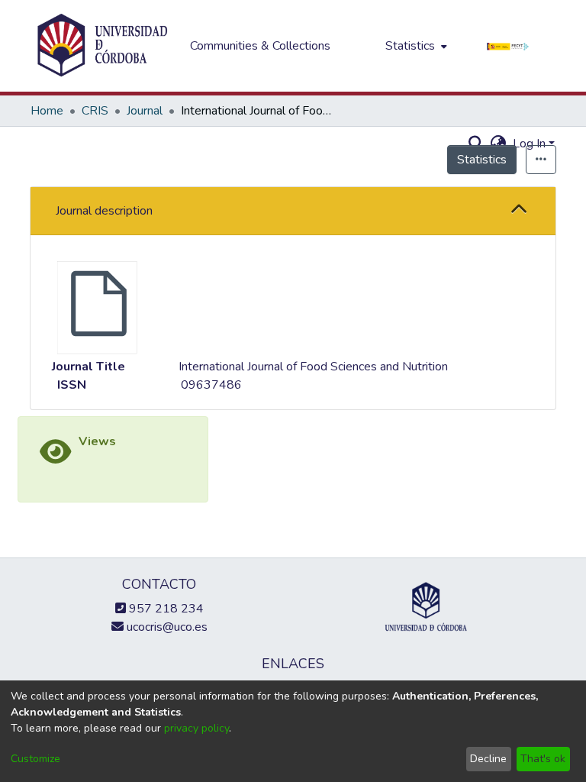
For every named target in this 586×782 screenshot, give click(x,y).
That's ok (542, 758)
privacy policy (196, 728)
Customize (35, 758)
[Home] (102, 46)
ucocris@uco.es (166, 627)
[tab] (293, 211)
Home (47, 110)
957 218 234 (165, 608)
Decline (488, 758)
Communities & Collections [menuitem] (260, 45)
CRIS (95, 110)
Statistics (482, 159)
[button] (519, 211)
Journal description (104, 210)
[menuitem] (414, 46)
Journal (145, 110)
